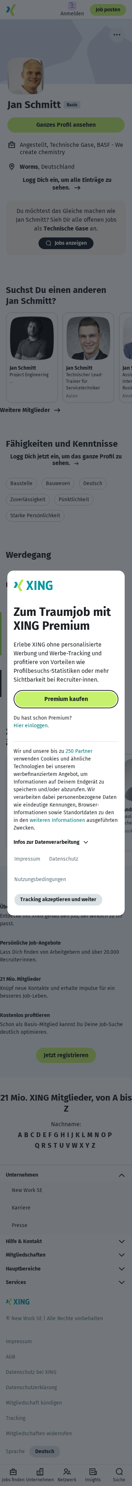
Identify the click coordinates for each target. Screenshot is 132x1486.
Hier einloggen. (31, 726)
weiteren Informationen (57, 820)
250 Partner (79, 751)
